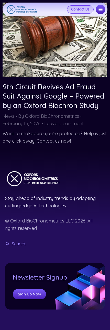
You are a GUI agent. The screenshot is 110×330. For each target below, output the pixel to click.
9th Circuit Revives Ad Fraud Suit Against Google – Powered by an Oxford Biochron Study (53, 96)
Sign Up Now (29, 294)
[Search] (7, 244)
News (8, 116)
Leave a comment (64, 123)
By (48, 116)
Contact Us (80, 9)
